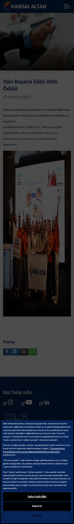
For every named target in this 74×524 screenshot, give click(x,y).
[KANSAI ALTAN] (24, 6)
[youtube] (26, 403)
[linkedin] (44, 403)
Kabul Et (37, 506)
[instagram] (8, 403)
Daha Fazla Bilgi (37, 496)
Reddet (37, 515)
